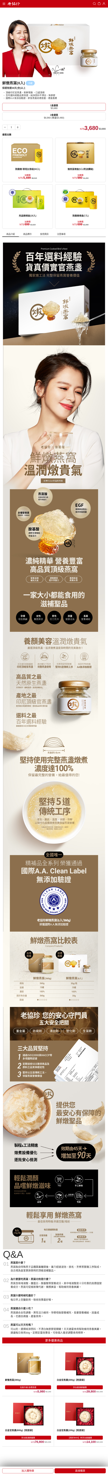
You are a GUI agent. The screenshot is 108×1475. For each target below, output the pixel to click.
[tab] (10, 234)
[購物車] (99, 4)
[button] (27, 1470)
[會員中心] (104, 4)
